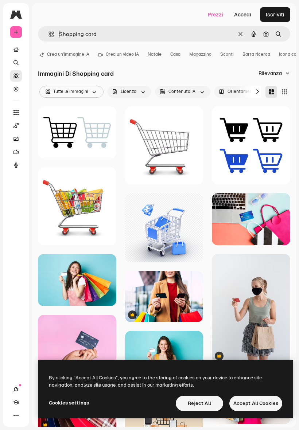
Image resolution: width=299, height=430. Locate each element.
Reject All (199, 403)
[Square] (284, 92)
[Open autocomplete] (48, 34)
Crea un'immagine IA (68, 54)
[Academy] (16, 402)
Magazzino (200, 54)
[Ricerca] (16, 63)
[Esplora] (16, 89)
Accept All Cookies (255, 403)
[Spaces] (16, 126)
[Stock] (16, 76)
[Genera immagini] (16, 139)
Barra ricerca (256, 54)
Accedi (242, 14)
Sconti (227, 54)
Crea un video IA (122, 54)
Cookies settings (69, 403)
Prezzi (215, 14)
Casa (175, 54)
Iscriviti (275, 14)
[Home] (16, 49)
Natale (155, 54)
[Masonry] (271, 92)
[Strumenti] (16, 112)
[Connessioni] (16, 389)
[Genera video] (16, 152)
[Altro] (16, 415)
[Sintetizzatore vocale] (16, 165)
